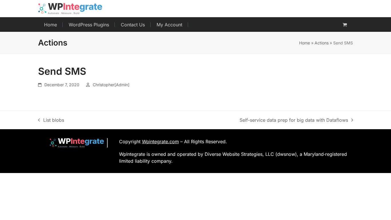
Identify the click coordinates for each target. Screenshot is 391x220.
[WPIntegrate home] (74, 143)
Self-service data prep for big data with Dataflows (294, 120)
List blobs (51, 120)
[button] (345, 24)
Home (304, 42)
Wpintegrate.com (160, 141)
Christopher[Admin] (111, 84)
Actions (322, 42)
